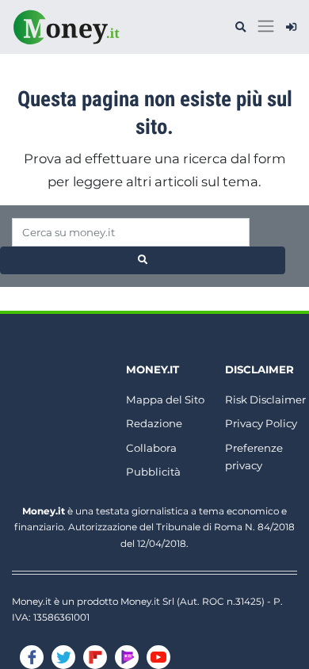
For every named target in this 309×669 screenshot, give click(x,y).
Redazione (154, 423)
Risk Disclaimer (265, 399)
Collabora (151, 448)
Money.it (152, 369)
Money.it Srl (147, 601)
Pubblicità (153, 471)
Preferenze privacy (254, 457)
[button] (240, 27)
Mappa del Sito (165, 399)
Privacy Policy (261, 423)
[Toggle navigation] (266, 26)
